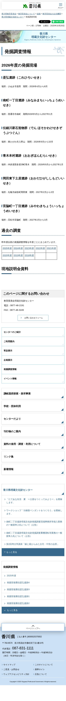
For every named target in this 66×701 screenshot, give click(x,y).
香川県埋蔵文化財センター (13, 17)
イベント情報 (10, 378)
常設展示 (8, 350)
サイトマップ (9, 664)
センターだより (12, 418)
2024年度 (18, 248)
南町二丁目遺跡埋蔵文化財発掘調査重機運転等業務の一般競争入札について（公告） (34, 534)
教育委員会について (26, 14)
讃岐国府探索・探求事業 (17, 393)
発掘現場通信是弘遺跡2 (18, 603)
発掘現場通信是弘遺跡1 (18, 596)
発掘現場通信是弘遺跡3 (18, 589)
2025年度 (7, 248)
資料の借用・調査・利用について (22, 444)
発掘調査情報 (10, 369)
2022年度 (40, 248)
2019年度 (18, 255)
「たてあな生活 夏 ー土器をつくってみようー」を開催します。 (34, 501)
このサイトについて (44, 664)
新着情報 (9, 469)
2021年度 (51, 248)
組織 (39, 14)
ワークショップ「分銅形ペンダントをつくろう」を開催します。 (34, 512)
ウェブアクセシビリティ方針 (16, 674)
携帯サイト (40, 669)
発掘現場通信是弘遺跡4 (18, 582)
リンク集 (9, 456)
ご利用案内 (9, 341)
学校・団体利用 (12, 406)
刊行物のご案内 (12, 431)
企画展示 (8, 360)
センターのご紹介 (12, 332)
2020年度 (7, 255)
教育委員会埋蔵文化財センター (19, 301)
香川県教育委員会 (9, 14)
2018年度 (29, 255)
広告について (41, 674)
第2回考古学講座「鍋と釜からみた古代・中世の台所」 (32, 544)
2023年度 (29, 248)
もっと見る (11, 552)
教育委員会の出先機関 (52, 14)
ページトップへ (33, 628)
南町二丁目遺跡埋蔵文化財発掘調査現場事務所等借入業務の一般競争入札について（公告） (34, 523)
